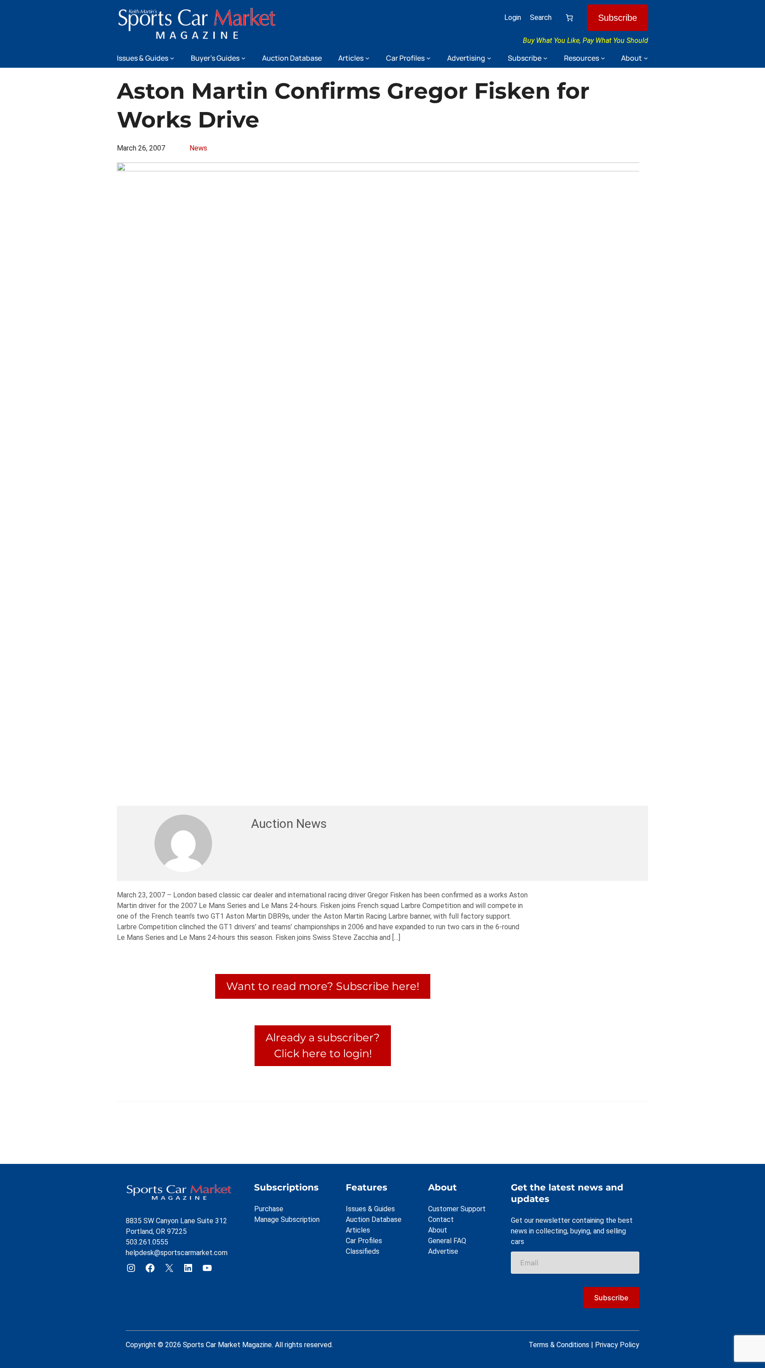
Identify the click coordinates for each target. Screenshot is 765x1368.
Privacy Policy (617, 1345)
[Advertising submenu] (489, 58)
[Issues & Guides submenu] (172, 58)
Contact (441, 1219)
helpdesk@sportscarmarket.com (177, 1252)
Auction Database (374, 1219)
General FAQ (447, 1241)
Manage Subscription (287, 1219)
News (198, 148)
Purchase (268, 1209)
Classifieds (362, 1251)
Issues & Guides (370, 1209)
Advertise (443, 1251)
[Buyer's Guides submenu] (243, 58)
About (437, 1230)
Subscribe (617, 18)
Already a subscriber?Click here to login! (323, 1045)
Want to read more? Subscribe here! (322, 986)
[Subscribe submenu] (545, 58)
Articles (358, 1230)
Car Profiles (364, 1241)
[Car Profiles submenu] (428, 58)
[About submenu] (646, 58)
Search (541, 17)
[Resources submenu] (603, 58)
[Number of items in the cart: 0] (569, 18)
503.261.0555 (147, 1242)
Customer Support (457, 1209)
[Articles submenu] (367, 58)
